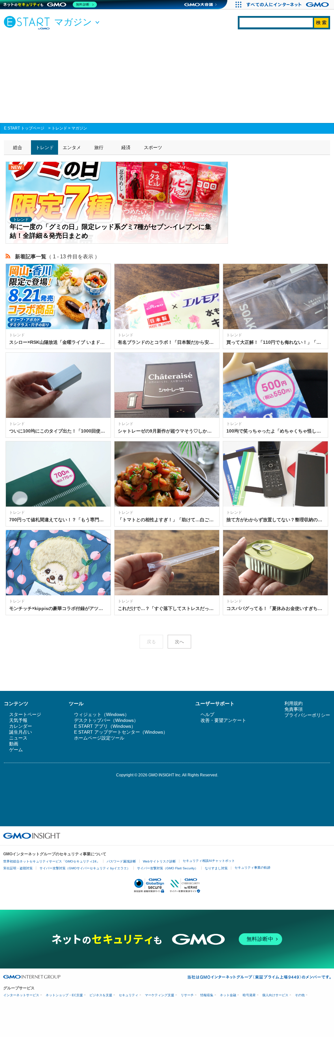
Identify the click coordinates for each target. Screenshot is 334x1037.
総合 (17, 147)
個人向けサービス (275, 995)
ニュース (18, 737)
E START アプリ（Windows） (105, 726)
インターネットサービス (21, 995)
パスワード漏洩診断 (121, 861)
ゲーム (16, 749)
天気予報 (18, 720)
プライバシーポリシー (307, 715)
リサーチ (187, 995)
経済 (125, 147)
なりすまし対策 (216, 868)
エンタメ (72, 147)
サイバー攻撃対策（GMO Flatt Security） (167, 868)
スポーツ (153, 147)
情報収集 (206, 995)
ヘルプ (207, 714)
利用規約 (293, 703)
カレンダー (20, 726)
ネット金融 (228, 995)
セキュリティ (128, 995)
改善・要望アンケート (223, 720)
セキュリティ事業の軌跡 (252, 867)
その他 (300, 995)
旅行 (98, 147)
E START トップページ (24, 128)
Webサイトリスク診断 (159, 861)
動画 (13, 743)
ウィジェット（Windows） (101, 714)
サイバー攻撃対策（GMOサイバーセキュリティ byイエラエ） (84, 868)
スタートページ (25, 714)
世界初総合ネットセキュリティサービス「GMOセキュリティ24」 (51, 861)
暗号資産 (249, 995)
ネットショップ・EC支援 (64, 995)
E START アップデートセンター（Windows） (121, 732)
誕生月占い (20, 732)
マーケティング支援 (159, 995)
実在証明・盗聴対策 (18, 868)
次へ (179, 641)
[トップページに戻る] (28, 22)
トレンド (59, 128)
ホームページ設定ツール (99, 737)
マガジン (79, 128)
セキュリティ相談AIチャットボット (209, 860)
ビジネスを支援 (100, 995)
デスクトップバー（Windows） (106, 720)
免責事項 (293, 709)
